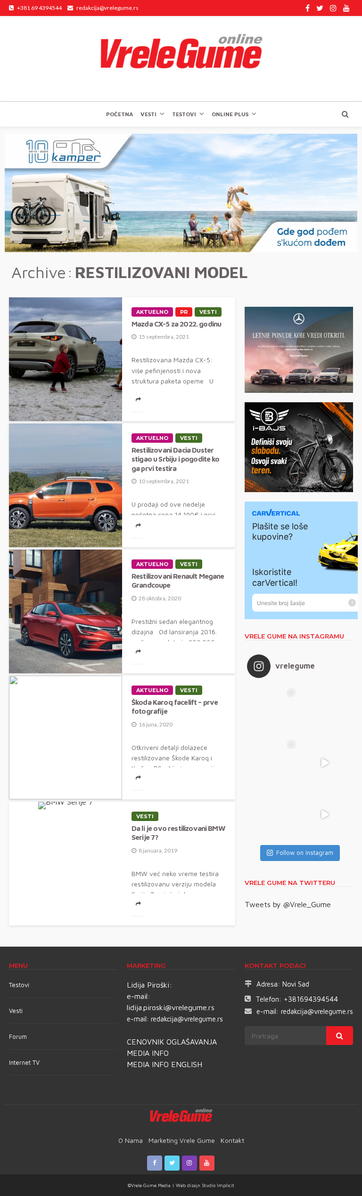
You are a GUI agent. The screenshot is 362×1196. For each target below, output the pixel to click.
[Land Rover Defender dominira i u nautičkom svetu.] (324, 814)
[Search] (345, 114)
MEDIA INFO (148, 1053)
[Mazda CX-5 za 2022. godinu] (65, 359)
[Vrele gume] (181, 58)
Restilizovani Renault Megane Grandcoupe (178, 580)
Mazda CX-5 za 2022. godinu (176, 323)
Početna (119, 114)
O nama (130, 1140)
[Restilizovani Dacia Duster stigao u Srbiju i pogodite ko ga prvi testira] (65, 485)
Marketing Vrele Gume (181, 1140)
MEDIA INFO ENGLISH (164, 1064)
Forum (18, 1036)
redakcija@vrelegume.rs (187, 1019)
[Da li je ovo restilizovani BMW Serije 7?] (65, 805)
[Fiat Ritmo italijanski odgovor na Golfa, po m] (272, 762)
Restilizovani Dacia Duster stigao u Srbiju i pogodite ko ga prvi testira (176, 459)
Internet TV (24, 1062)
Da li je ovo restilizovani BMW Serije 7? (178, 832)
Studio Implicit (217, 1185)
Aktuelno (152, 312)
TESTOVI (184, 114)
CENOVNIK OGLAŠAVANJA (172, 1041)
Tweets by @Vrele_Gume (288, 904)
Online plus (230, 114)
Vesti (148, 114)
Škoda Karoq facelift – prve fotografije (175, 706)
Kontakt (232, 1140)
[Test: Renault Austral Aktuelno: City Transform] (324, 762)
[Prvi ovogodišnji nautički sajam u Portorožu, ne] (272, 814)
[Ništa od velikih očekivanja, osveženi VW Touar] (272, 710)
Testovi (19, 985)
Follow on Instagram (304, 852)
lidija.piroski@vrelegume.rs (170, 1007)
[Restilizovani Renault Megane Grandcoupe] (65, 611)
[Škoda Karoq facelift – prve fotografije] (65, 737)
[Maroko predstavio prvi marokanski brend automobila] (324, 710)
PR (184, 312)
